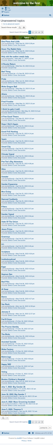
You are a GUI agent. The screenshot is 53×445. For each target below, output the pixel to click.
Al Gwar (4, 289)
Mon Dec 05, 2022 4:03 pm (25, 336)
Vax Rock (5, 304)
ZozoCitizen (13, 389)
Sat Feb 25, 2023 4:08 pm (25, 163)
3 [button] (35, 32)
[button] (42, 32)
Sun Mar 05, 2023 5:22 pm (25, 118)
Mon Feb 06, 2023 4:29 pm (25, 291)
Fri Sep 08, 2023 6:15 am (25, 73)
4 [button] (39, 32)
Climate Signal (7, 154)
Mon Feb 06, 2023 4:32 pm (25, 276)
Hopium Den (6, 274)
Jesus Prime (6, 229)
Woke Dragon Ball (9, 87)
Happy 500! (6, 364)
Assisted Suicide (8, 342)
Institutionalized (8, 259)
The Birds (5, 334)
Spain (4, 139)
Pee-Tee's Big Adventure (12, 162)
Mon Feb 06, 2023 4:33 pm (25, 269)
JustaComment (14, 111)
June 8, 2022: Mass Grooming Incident (18, 402)
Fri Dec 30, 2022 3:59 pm (24, 321)
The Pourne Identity (10, 327)
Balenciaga (6, 357)
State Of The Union (9, 222)
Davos (4, 297)
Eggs (3, 267)
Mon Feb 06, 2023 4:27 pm (25, 299)
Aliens (4, 94)
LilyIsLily (12, 73)
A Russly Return (8, 64)
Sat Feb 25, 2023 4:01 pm (25, 186)
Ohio (3, 169)
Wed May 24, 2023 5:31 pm (25, 88)
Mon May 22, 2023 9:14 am (31, 111)
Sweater (4, 177)
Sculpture (5, 252)
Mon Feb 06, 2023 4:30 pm (25, 284)
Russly (11, 43)
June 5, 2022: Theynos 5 (11, 409)
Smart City (6, 147)
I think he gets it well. (10, 109)
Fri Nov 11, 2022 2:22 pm (24, 374)
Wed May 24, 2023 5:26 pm (25, 96)
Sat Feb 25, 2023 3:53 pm (25, 223)
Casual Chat (12, 68)
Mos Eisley (6, 192)
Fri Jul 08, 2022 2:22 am (27, 389)
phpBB (19, 438)
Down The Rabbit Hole (11, 49)
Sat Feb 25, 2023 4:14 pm (25, 133)
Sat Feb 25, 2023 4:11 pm (24, 148)
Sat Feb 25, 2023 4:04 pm (25, 178)
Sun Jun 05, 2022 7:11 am (28, 411)
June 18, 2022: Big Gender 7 (13, 394)
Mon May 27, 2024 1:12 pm (24, 58)
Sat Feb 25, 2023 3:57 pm (25, 208)
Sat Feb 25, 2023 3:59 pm (25, 193)
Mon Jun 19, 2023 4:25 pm (25, 81)
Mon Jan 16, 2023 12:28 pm (25, 306)
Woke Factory (7, 349)
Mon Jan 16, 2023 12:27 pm (25, 314)
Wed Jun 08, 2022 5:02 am (28, 404)
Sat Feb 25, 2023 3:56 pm (25, 216)
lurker (11, 58)
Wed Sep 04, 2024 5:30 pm (25, 51)
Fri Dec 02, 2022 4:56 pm (24, 359)
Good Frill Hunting (9, 132)
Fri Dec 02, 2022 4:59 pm (24, 351)
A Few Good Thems (10, 117)
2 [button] (32, 32)
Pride (3, 79)
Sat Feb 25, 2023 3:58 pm (25, 201)
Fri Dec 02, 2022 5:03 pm (24, 344)
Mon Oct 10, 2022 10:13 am (25, 381)
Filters (4, 207)
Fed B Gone (6, 319)
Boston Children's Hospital (13, 379)
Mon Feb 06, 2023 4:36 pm (25, 254)
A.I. (2, 244)
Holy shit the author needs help (15, 57)
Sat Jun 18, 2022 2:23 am (28, 396)
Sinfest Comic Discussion (16, 45)
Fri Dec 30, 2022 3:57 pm (24, 329)
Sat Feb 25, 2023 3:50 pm (25, 231)
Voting (4, 372)
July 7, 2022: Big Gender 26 (13, 387)
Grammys (5, 237)
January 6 (5, 312)
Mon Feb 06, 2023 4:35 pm (25, 261)
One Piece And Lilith (10, 42)
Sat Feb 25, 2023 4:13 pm (25, 141)
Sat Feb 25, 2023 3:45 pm (25, 246)
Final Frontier (7, 102)
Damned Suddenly (9, 199)
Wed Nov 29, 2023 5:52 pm (25, 66)
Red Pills (5, 282)
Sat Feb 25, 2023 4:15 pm (25, 126)
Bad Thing (5, 72)
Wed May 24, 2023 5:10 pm (25, 103)
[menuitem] (7, 8)
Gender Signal (7, 214)
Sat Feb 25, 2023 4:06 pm (25, 171)
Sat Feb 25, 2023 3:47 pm (25, 238)
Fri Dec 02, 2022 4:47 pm (24, 366)
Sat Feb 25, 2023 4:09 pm (25, 156)
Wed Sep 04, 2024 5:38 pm (25, 43)
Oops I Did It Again (9, 124)
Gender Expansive (9, 184)
